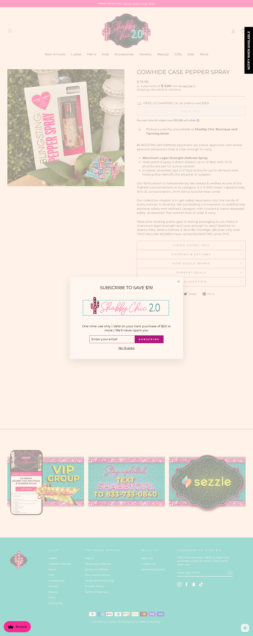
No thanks (127, 348)
